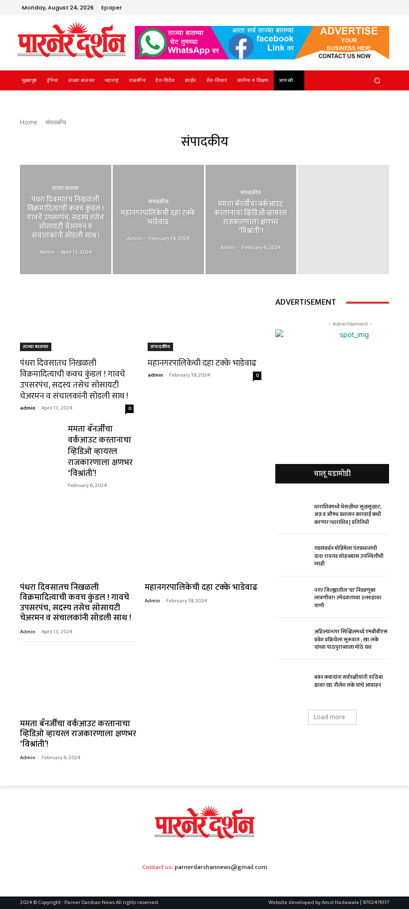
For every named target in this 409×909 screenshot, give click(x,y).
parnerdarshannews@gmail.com (221, 867)
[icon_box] (117, 8)
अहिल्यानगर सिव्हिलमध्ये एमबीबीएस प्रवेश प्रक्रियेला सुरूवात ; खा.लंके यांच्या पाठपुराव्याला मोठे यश (351, 639)
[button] (377, 80)
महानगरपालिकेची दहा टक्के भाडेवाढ (202, 363)
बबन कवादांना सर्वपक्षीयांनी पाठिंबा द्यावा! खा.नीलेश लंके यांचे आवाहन (348, 681)
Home (28, 122)
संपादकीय (158, 201)
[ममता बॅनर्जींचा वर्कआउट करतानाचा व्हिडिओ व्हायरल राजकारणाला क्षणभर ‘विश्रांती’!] (251, 219)
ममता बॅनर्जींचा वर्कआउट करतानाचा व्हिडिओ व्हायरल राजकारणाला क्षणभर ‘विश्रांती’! (100, 451)
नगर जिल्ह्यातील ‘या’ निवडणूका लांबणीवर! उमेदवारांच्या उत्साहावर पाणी (348, 598)
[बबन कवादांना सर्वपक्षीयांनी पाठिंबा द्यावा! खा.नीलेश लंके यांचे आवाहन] (292, 680)
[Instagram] (345, 7)
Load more (329, 717)
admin (27, 408)
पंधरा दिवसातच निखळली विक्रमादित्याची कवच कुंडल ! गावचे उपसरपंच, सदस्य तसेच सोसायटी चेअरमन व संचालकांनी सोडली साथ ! (74, 379)
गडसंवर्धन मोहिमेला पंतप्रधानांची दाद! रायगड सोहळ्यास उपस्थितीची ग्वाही (349, 556)
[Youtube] (381, 7)
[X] (357, 7)
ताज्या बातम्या (65, 188)
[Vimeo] (369, 7)
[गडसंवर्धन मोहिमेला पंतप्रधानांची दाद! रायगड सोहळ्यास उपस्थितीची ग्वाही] (292, 555)
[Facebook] (333, 7)
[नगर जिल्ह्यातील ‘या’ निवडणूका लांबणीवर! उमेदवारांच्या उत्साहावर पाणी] (292, 597)
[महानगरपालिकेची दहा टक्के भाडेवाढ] (158, 219)
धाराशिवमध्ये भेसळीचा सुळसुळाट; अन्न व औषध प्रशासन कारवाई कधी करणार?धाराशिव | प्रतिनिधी (348, 514)
